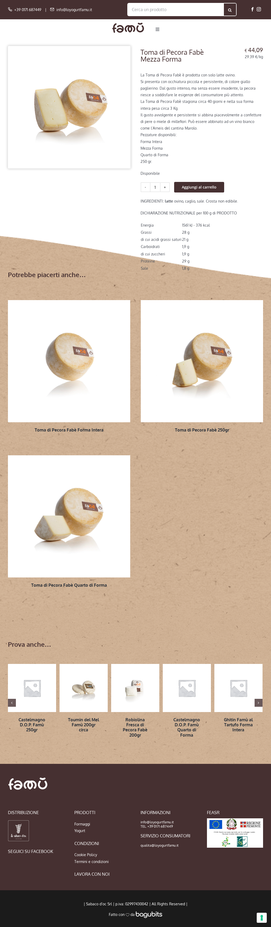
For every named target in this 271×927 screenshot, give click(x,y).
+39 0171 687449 (27, 9)
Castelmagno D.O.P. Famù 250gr (32, 724)
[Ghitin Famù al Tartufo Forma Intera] (238, 688)
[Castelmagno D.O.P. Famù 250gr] (32, 688)
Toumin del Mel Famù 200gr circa (83, 724)
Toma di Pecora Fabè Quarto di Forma (69, 585)
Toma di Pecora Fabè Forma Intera (69, 430)
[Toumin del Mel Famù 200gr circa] (84, 688)
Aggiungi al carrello (199, 187)
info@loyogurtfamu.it (74, 9)
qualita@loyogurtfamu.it (160, 845)
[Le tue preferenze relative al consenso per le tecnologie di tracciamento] (262, 918)
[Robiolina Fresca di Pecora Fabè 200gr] (135, 688)
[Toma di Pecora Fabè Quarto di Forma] (69, 516)
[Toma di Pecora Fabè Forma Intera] (69, 361)
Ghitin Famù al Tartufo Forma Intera (238, 724)
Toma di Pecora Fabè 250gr (202, 430)
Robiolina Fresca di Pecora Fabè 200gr (135, 727)
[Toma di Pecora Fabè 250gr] (202, 361)
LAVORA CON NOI (92, 874)
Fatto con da (122, 914)
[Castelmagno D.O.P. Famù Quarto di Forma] (187, 688)
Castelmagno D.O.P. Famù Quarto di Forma (186, 727)
